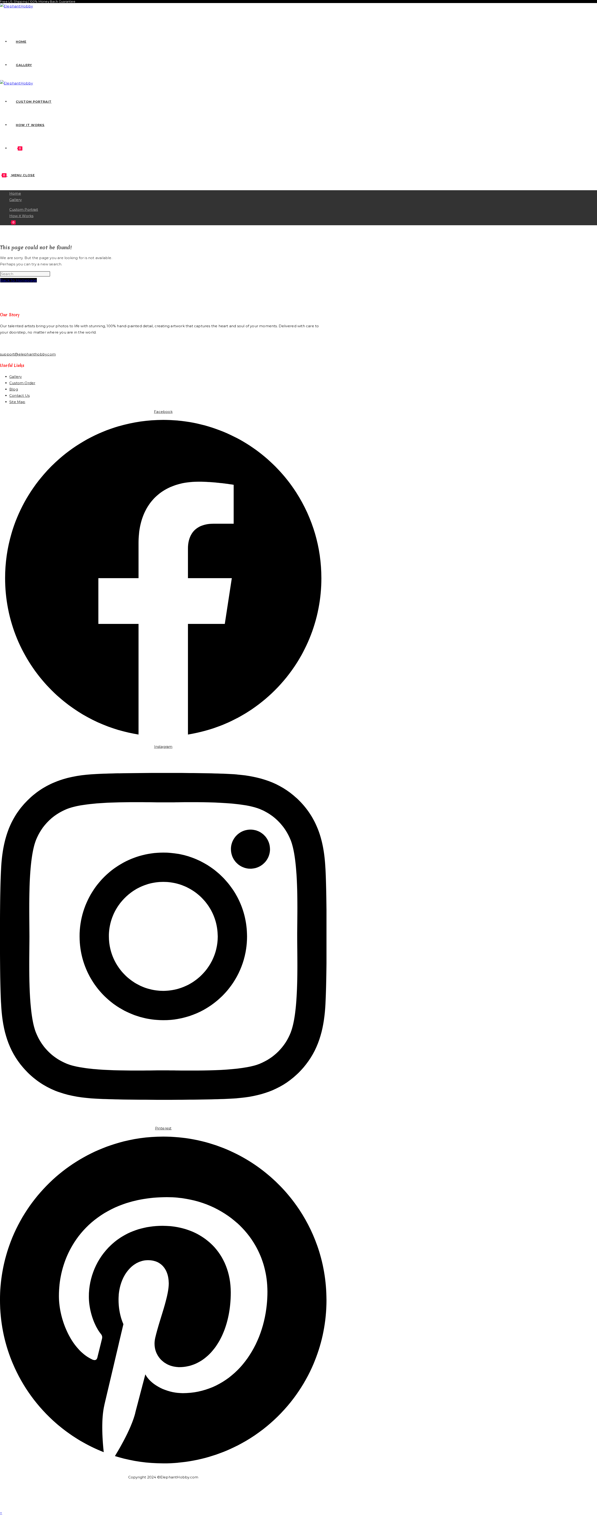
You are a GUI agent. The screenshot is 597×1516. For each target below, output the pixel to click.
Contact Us (19, 395)
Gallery (15, 199)
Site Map (17, 402)
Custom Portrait (23, 209)
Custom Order (22, 383)
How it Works (21, 216)
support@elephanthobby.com (28, 354)
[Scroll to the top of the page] (1, 1506)
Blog (13, 389)
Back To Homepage (18, 280)
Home (15, 193)
